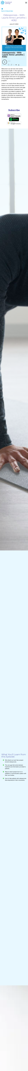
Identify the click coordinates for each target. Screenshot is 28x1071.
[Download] (18, 64)
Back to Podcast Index (7, 11)
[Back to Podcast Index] (2, 9)
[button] (26, 2)
